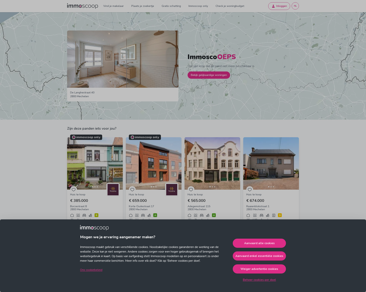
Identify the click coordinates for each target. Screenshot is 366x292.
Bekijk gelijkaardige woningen (209, 75)
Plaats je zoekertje (142, 6)
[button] (95, 163)
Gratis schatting (171, 6)
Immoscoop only (198, 6)
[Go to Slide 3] (97, 186)
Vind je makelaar (113, 6)
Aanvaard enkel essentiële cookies (259, 256)
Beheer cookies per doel (259, 280)
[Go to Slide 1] (92, 186)
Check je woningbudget (230, 6)
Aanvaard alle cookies (259, 243)
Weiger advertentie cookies (259, 269)
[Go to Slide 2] (95, 186)
